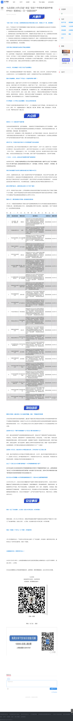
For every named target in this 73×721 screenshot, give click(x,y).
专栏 (14, 2)
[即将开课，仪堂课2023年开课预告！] (61, 13)
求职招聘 (63, 30)
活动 (34, 2)
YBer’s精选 (42, 2)
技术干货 (63, 22)
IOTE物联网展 (34, 714)
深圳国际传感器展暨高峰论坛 (44, 714)
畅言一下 (53, 688)
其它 (62, 38)
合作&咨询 (50, 2)
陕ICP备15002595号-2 (8, 719)
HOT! (21, 2)
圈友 (70, 34)
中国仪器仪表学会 (4, 714)
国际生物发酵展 (66, 714)
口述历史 (63, 34)
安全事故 (63, 26)
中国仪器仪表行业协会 (14, 714)
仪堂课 (27, 2)
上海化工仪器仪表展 (57, 714)
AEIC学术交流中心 (25, 714)
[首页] (4, 2)
